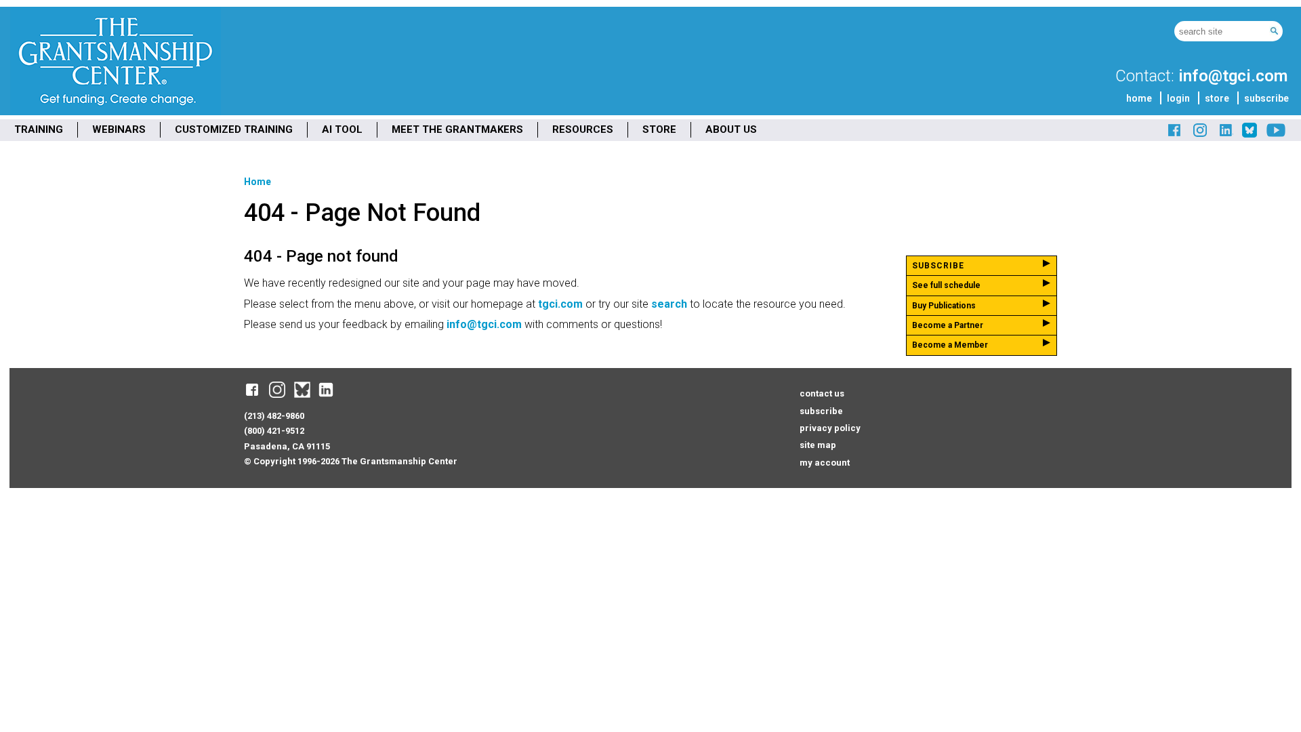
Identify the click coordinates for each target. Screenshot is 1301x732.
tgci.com (560, 304)
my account (825, 463)
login (1178, 98)
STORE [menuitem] (659, 129)
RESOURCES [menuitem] (582, 129)
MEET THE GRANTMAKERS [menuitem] (457, 129)
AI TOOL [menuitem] (342, 129)
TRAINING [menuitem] (38, 129)
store (1217, 98)
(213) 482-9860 (274, 416)
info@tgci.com (1232, 75)
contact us (822, 393)
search (669, 304)
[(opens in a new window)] (1175, 135)
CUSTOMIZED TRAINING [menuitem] (234, 129)
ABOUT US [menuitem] (731, 129)
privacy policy (830, 428)
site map (818, 445)
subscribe (1266, 98)
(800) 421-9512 (274, 431)
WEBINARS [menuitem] (119, 129)
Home (257, 181)
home (1139, 98)
